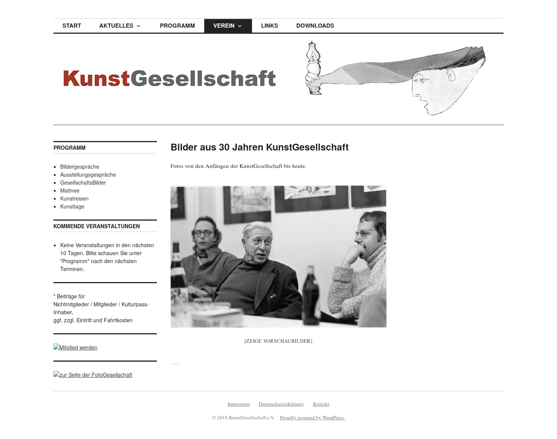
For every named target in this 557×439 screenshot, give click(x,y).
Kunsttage (72, 206)
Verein (224, 25)
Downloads (315, 25)
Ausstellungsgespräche (88, 174)
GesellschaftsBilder (83, 182)
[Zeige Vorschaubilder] (278, 340)
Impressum (239, 403)
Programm (177, 25)
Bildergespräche (79, 166)
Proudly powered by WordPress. (312, 417)
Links (269, 25)
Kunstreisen (74, 198)
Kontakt (321, 403)
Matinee (70, 190)
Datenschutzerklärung (281, 403)
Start (72, 25)
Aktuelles (116, 25)
